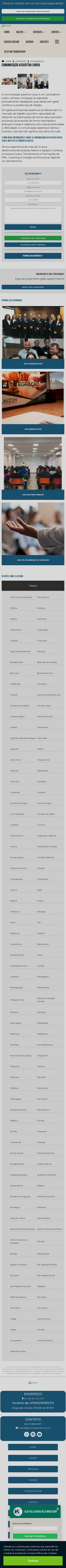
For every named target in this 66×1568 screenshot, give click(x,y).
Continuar (33, 1561)
